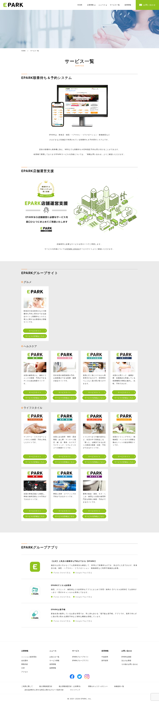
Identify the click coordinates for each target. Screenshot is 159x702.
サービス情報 (54, 660)
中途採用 (104, 657)
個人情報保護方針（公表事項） (70, 686)
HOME (79, 5)
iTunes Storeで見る (62, 573)
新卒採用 (104, 660)
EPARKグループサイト (80, 657)
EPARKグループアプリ (80, 660)
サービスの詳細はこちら (35, 336)
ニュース (101, 5)
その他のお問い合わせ (129, 664)
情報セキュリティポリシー (98, 686)
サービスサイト (35, 331)
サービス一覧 (115, 5)
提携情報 (52, 668)
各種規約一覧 (119, 686)
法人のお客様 (126, 660)
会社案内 (24, 660)
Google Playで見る (83, 573)
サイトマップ (75, 690)
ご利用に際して (27, 686)
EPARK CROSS (73, 249)
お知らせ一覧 (54, 657)
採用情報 (128, 5)
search (136, 5)
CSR (23, 668)
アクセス (24, 672)
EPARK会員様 (126, 657)
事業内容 (24, 664)
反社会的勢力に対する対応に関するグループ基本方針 (44, 690)
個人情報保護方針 (45, 686)
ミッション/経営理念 (29, 657)
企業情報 (90, 5)
